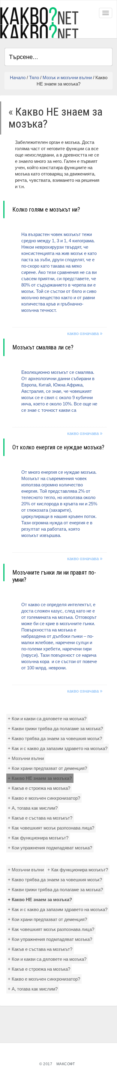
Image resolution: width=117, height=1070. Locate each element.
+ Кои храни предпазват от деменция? (47, 768)
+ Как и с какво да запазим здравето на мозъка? (57, 748)
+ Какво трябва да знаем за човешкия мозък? (55, 738)
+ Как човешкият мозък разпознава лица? (51, 827)
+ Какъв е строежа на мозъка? (39, 788)
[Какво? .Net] (39, 22)
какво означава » (84, 333)
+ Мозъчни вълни (26, 758)
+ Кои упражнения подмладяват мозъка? (50, 847)
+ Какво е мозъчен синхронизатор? (44, 798)
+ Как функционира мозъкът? (38, 837)
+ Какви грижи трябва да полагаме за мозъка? (55, 728)
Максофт (65, 1064)
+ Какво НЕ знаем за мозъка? (40, 778)
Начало (18, 77)
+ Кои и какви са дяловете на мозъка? (47, 718)
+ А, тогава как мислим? (33, 808)
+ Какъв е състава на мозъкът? (40, 817)
